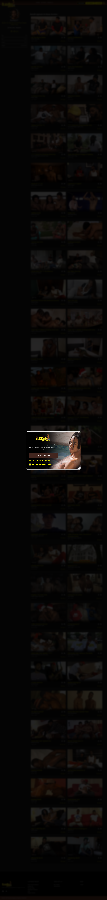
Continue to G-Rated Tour (39, 460)
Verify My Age (43, 455)
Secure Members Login (41, 464)
